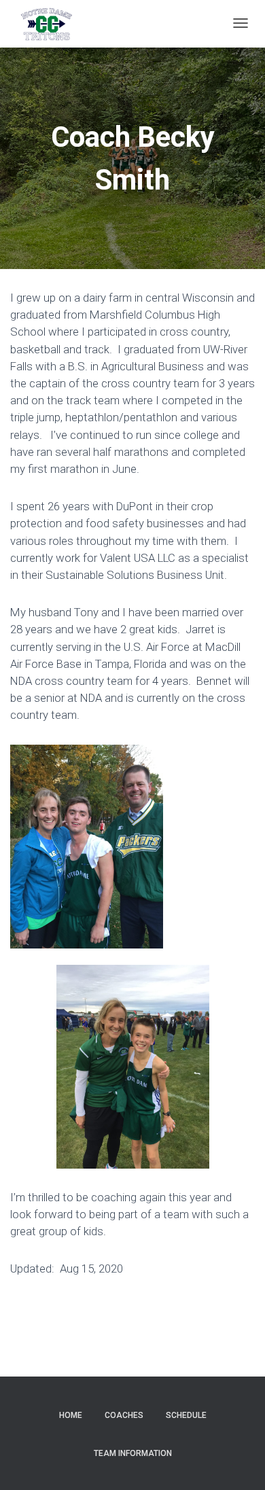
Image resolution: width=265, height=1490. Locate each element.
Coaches (124, 1415)
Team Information (133, 1453)
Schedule (186, 1415)
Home (70, 1415)
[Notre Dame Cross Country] (46, 24)
